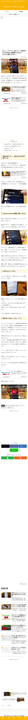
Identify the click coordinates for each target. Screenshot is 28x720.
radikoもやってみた (9, 148)
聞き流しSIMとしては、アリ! (11, 150)
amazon (8, 405)
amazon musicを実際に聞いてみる (12, 146)
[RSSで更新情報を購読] (20, 457)
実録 (3, 405)
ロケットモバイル (20, 405)
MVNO (13, 405)
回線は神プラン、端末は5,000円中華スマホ (14, 144)
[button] (25, 387)
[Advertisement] (14, 33)
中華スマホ (5, 407)
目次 (12, 141)
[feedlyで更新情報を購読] (7, 457)
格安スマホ (11, 407)
